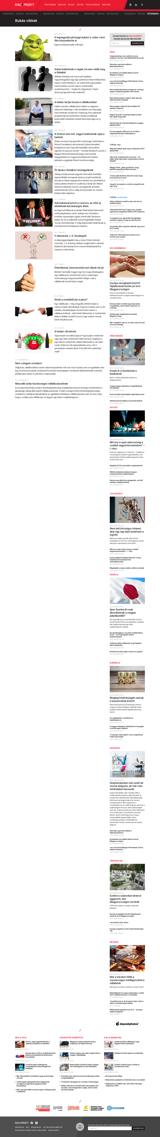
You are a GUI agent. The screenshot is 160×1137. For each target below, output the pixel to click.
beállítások (41, 1130)
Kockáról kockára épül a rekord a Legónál (126, 652)
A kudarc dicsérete (65, 331)
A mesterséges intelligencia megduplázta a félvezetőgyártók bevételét (38, 1067)
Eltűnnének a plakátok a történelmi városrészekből (125, 1080)
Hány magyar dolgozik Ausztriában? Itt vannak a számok (125, 107)
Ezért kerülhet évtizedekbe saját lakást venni (127, 394)
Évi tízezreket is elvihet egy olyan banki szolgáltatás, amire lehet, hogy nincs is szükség (125, 306)
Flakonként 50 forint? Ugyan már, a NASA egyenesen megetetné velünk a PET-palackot (127, 211)
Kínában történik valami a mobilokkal (128, 1053)
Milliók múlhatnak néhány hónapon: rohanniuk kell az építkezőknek (123, 473)
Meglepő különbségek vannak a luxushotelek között (127, 699)
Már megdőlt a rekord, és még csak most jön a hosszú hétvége (127, 324)
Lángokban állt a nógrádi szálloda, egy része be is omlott (127, 227)
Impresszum (19, 1127)
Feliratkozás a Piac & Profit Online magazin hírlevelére (108, 1125)
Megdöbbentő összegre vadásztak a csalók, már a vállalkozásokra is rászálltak (127, 994)
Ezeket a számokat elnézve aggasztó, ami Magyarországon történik (125, 898)
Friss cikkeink (50, 5)
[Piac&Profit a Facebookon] (32, 1123)
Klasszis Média (53, 1130)
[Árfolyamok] (136, 5)
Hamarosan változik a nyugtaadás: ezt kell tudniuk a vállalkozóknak (126, 481)
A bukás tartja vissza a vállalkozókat (75, 102)
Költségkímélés (118, 248)
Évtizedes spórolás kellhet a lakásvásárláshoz (121, 65)
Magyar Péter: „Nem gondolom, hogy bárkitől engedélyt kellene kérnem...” (124, 168)
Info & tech (20, 1038)
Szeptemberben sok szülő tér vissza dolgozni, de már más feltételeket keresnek (127, 57)
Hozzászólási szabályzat (52, 1127)
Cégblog (114, 575)
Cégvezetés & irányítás (71, 1038)
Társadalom (116, 861)
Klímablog (115, 663)
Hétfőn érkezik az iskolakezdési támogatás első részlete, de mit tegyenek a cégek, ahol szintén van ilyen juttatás (80, 1088)
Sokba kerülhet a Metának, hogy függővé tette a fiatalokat (125, 644)
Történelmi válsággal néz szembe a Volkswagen (80, 1082)
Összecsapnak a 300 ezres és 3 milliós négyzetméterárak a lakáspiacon (125, 132)
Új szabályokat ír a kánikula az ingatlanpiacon (121, 719)
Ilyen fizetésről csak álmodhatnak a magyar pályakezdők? (126, 124)
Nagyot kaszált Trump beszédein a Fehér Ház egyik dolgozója (126, 116)
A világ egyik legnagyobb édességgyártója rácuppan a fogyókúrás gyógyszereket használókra (33, 1084)
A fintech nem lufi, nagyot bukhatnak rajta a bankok (79, 136)
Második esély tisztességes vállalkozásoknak (41, 383)
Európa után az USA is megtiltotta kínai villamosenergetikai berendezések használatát (40, 1055)
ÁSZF (27, 1127)
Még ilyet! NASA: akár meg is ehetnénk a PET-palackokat (127, 150)
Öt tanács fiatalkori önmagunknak (74, 170)
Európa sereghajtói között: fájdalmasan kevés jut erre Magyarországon (125, 286)
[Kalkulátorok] (130, 5)
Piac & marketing (112, 1038)
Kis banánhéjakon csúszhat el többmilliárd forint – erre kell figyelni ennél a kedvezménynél (126, 635)
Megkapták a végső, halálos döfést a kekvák (127, 568)
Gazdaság (115, 748)
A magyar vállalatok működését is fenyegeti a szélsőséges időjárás (127, 727)
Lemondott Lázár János (119, 922)
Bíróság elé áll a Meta (114, 1076)
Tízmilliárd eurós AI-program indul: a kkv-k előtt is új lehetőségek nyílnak (126, 1002)
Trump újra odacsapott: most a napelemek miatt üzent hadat (126, 736)
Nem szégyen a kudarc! (29, 363)
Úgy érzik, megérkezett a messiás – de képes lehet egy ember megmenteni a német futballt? (127, 159)
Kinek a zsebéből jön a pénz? (71, 299)
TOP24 (115, 145)
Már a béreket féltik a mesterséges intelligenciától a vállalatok (127, 980)
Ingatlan (62, 5)
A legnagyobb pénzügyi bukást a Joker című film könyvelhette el (79, 39)
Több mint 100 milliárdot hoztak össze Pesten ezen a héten (125, 236)
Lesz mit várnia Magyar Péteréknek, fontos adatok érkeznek (126, 82)
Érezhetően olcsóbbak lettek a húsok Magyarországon (124, 74)
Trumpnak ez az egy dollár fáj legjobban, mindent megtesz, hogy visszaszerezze (125, 219)
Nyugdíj (71, 5)
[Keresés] (142, 4)
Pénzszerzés (116, 336)
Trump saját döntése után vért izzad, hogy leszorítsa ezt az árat (126, 177)
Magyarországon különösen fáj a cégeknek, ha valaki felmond (83, 1043)
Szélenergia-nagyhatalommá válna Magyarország (123, 315)
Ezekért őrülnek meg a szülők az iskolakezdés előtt (127, 1066)
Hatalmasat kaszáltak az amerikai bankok (126, 401)
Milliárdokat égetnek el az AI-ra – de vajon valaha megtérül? (126, 1011)
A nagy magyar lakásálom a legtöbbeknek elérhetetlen (126, 387)
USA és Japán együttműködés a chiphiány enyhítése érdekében (37, 1043)
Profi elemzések (93, 5)
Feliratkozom (137, 43)
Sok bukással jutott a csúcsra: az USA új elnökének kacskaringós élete (77, 204)
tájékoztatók (31, 1130)
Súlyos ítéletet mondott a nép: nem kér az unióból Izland (126, 202)
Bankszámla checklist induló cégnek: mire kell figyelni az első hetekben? (84, 1066)
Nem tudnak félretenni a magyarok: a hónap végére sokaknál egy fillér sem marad (126, 91)
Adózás (80, 5)
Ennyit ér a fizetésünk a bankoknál (123, 372)
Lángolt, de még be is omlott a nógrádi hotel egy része (127, 185)
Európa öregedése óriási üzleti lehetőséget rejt (126, 930)
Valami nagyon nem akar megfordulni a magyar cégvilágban (85, 1054)
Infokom (114, 942)
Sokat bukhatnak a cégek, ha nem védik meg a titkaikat (79, 71)
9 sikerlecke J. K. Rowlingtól (70, 235)
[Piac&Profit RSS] (36, 1123)
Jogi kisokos (116, 494)
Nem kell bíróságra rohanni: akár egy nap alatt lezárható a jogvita (126, 99)
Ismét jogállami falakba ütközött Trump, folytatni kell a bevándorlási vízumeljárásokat (125, 560)
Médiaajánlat (36, 1127)
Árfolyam (106, 5)
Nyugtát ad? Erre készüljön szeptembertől (126, 466)
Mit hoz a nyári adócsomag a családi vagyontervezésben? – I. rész (127, 445)
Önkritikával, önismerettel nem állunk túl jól (79, 267)
